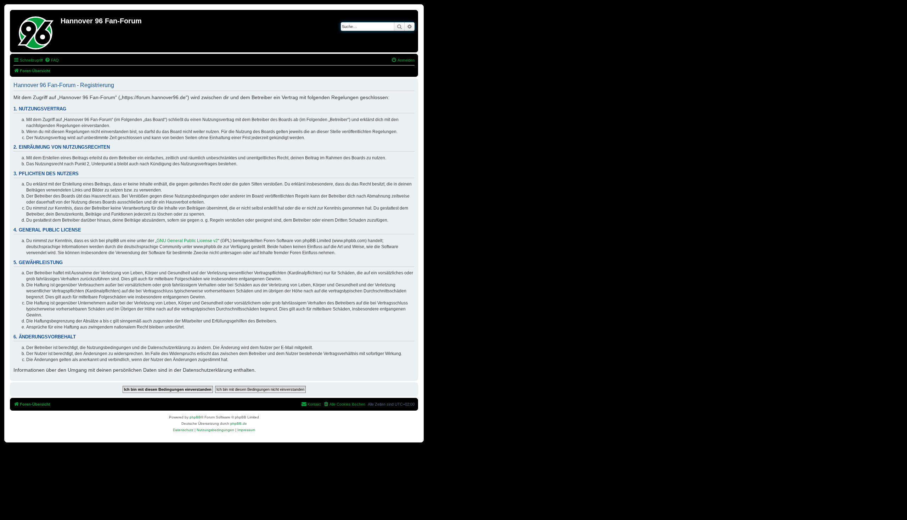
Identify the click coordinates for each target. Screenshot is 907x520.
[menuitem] (52, 60)
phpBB (195, 417)
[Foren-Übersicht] (36, 31)
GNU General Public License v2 (187, 240)
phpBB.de (238, 423)
